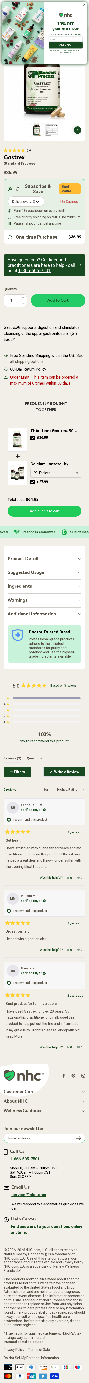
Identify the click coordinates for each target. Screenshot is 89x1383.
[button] (17, 150)
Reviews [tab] (12, 758)
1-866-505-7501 (25, 1159)
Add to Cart (58, 300)
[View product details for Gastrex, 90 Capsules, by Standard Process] (17, 440)
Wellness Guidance (23, 1111)
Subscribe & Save (38, 189)
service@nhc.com (28, 1194)
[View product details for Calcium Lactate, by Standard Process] (17, 473)
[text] (44, 405)
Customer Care (19, 1092)
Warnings (17, 600)
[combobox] (55, 473)
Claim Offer (65, 45)
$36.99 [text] (42, 438)
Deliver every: (22, 201)
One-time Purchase (37, 237)
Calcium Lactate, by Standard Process (49, 464)
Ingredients (20, 586)
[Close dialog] (84, 5)
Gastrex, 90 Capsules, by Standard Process (51, 431)
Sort (46, 789)
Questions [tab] (34, 758)
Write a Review (69, 773)
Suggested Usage (26, 572)
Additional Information (32, 614)
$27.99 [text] (42, 482)
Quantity (10, 289)
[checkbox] (32, 438)
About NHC (16, 1101)
